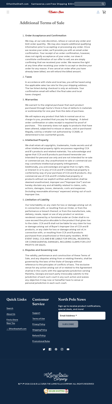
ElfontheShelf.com (18, 3)
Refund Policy (38, 335)
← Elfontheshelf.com (16, 328)
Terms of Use (38, 318)
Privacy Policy (38, 324)
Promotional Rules (41, 341)
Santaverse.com (40, 3)
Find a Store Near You (12, 321)
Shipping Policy (39, 330)
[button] (8, 12)
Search (10, 308)
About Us (11, 314)
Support (36, 313)
